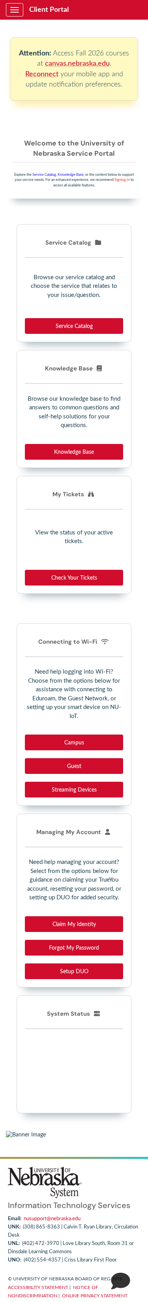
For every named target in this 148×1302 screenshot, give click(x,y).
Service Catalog (44, 175)
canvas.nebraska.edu (77, 63)
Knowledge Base (71, 175)
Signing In (122, 180)
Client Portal (49, 9)
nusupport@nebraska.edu (52, 1218)
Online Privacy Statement (94, 1295)
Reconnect (41, 74)
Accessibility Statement (38, 1287)
